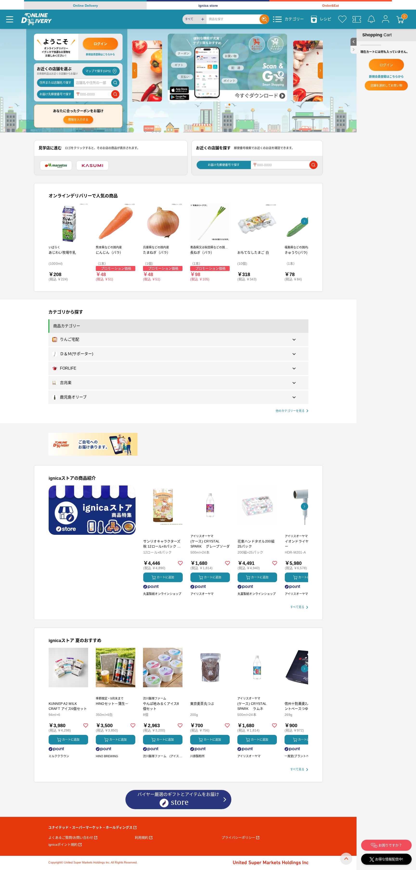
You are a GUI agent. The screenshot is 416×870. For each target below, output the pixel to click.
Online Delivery (85, 5)
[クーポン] (356, 19)
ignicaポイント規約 (63, 844)
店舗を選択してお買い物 (386, 85)
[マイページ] (385, 19)
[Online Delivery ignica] (36, 19)
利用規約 (141, 837)
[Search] (264, 19)
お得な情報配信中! (388, 859)
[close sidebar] (354, 50)
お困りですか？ (389, 845)
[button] (134, 70)
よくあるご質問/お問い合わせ (70, 837)
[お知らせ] (371, 19)
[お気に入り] (342, 19)
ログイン (100, 44)
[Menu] (9, 19)
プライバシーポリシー (238, 837)
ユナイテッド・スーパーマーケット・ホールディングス (90, 827)
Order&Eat (330, 5)
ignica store (208, 5)
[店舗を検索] (115, 83)
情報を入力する (78, 119)
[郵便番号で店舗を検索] (115, 94)
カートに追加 (165, 577)
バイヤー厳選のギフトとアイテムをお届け (178, 798)
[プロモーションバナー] (92, 510)
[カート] (400, 19)
